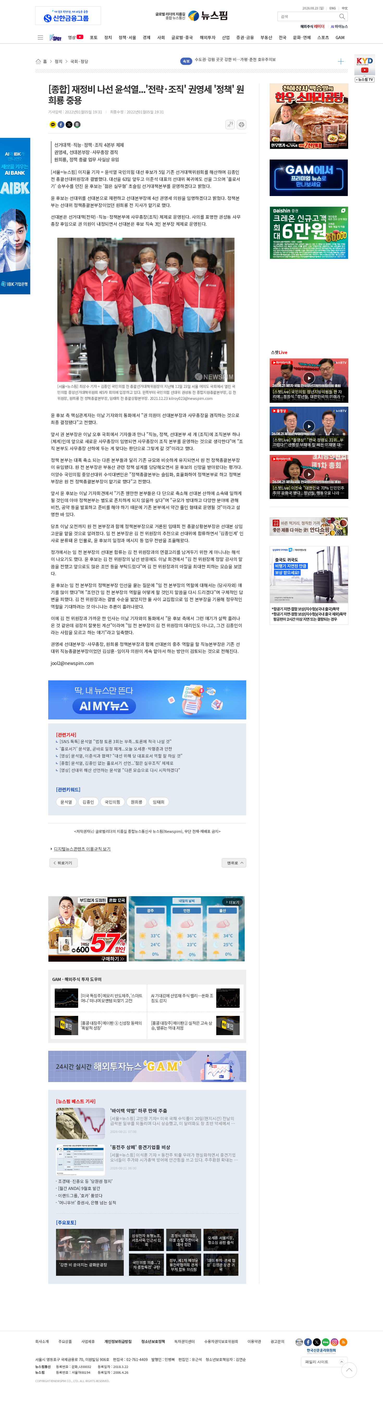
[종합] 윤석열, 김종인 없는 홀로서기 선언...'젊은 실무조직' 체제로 (117, 763)
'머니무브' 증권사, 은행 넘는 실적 (87, 1202)
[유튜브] (299, 1342)
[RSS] (343, 1342)
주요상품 (65, 1341)
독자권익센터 (184, 1341)
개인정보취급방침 (118, 1341)
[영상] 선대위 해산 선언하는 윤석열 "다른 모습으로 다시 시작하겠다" (120, 770)
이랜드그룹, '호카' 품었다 (80, 1195)
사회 (161, 37)
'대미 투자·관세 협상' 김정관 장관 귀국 (221, 1265)
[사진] (80, 1123)
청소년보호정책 (153, 1341)
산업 (226, 37)
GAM (340, 37)
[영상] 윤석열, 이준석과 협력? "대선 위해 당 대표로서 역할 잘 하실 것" (121, 756)
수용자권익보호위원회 (221, 1341)
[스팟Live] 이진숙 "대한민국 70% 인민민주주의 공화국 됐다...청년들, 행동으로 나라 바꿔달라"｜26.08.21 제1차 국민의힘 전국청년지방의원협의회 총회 (308, 490)
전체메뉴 (40, 37)
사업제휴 (88, 1341)
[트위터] (317, 1342)
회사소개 (42, 1341)
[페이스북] (308, 1342)
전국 (283, 37)
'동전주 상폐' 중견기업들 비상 (140, 1147)
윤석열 (66, 802)
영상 (72, 37)
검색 (342, 16)
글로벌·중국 (182, 37)
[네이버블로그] (326, 1342)
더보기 (341, 61)
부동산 (266, 37)
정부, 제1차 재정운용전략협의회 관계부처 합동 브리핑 (183, 1265)
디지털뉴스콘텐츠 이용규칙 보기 (82, 849)
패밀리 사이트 (316, 1362)
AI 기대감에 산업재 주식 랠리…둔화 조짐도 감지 (182, 998)
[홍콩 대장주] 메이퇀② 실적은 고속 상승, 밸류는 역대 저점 (181, 1025)
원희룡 (137, 802)
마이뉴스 (339, 26)
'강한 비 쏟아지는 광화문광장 (83, 1264)
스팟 (279, 352)
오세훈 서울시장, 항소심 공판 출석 (221, 1240)
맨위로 (232, 863)
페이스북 (61, 124)
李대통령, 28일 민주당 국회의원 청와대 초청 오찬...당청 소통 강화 (249, 61)
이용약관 (254, 1341)
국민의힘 (112, 802)
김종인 (88, 802)
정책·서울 (127, 37)
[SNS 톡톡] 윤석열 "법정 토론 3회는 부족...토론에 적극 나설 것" (116, 741)
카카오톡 (53, 124)
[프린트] (241, 124)
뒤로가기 (65, 863)
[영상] (309, 380)
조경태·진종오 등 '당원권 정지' (85, 1181)
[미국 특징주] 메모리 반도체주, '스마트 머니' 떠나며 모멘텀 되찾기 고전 (111, 998)
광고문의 (277, 1341)
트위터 (69, 124)
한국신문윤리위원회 (321, 1351)
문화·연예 (302, 37)
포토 (94, 37)
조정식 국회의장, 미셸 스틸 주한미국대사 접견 (183, 1240)
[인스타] (334, 1342)
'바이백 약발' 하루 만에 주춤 (138, 1111)
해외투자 (207, 37)
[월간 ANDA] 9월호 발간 (79, 1188)
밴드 (77, 124)
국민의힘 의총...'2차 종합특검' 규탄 (146, 1264)
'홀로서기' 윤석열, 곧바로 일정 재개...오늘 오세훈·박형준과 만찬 (116, 749)
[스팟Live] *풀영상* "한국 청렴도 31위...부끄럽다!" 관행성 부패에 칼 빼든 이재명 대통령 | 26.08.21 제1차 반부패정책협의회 (308, 442)
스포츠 (323, 37)
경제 (147, 37)
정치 (108, 37)
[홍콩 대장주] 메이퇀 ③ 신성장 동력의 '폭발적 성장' (111, 1025)
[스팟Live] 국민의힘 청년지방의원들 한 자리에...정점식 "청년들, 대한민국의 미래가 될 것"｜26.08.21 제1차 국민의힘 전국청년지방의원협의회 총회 (309, 394)
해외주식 (312, 26)
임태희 (159, 802)
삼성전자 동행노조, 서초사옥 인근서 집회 (146, 1240)
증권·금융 (245, 37)
